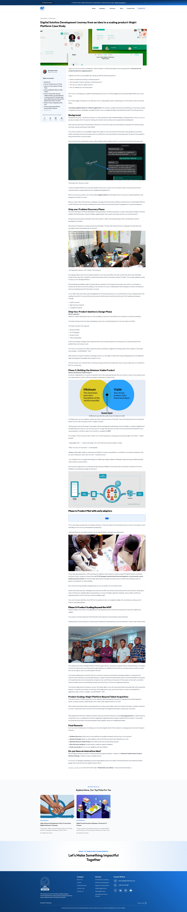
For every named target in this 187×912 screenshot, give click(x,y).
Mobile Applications (101, 888)
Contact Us (141, 8)
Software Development (102, 882)
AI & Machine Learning (101, 879)
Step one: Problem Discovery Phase (53, 84)
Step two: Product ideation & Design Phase (53, 87)
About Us (79, 879)
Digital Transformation (102, 885)
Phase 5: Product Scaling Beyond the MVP (53, 103)
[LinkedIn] (120, 890)
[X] (115, 890)
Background (47, 82)
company (102, 8)
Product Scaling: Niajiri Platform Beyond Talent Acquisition (52, 107)
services (112, 8)
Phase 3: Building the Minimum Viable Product (53, 90)
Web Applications (100, 891)
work (121, 8)
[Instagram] (125, 890)
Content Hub (80, 888)
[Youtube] (131, 890)
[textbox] (107, 420)
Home (94, 8)
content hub (130, 8)
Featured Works (81, 885)
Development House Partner (101, 895)
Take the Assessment (119, 2)
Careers (79, 882)
